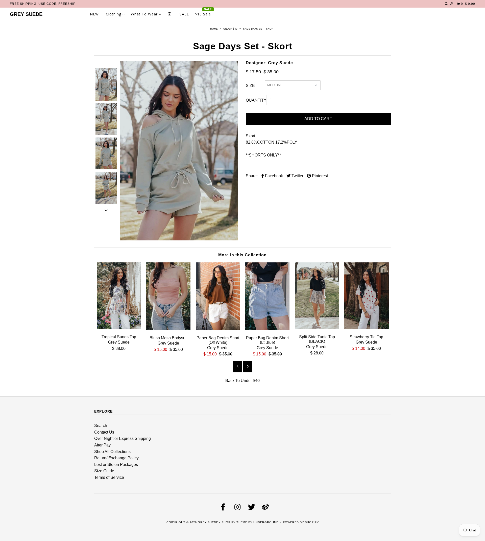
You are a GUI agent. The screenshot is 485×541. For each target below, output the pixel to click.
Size (250, 85)
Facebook (273, 176)
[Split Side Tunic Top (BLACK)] (317, 328)
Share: (252, 176)
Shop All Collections (112, 451)
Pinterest (319, 176)
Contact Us (104, 432)
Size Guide (104, 471)
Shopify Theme (234, 522)
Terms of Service (109, 477)
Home (214, 28)
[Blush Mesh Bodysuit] (168, 329)
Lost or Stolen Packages (116, 464)
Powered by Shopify (301, 522)
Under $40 (230, 28)
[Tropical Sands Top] (119, 328)
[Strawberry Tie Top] (366, 328)
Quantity (256, 100)
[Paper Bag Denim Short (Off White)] (218, 328)
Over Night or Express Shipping (122, 438)
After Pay (102, 445)
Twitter (296, 176)
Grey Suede (26, 14)
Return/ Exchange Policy (116, 458)
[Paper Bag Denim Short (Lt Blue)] (267, 328)
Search (100, 425)
